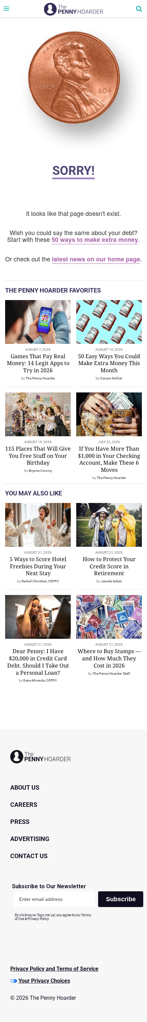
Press (19, 821)
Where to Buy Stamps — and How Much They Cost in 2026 (109, 658)
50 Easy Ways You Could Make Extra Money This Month (109, 363)
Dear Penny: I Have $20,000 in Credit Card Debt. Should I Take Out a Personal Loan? (38, 661)
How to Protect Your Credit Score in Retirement (109, 566)
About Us (24, 787)
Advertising (29, 838)
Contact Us (29, 855)
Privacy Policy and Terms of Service (54, 969)
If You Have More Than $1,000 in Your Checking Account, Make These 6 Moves (109, 459)
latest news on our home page (96, 259)
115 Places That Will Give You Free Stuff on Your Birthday (38, 456)
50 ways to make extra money (95, 239)
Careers (23, 804)
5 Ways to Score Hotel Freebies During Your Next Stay (38, 566)
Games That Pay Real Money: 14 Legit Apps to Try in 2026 (38, 363)
